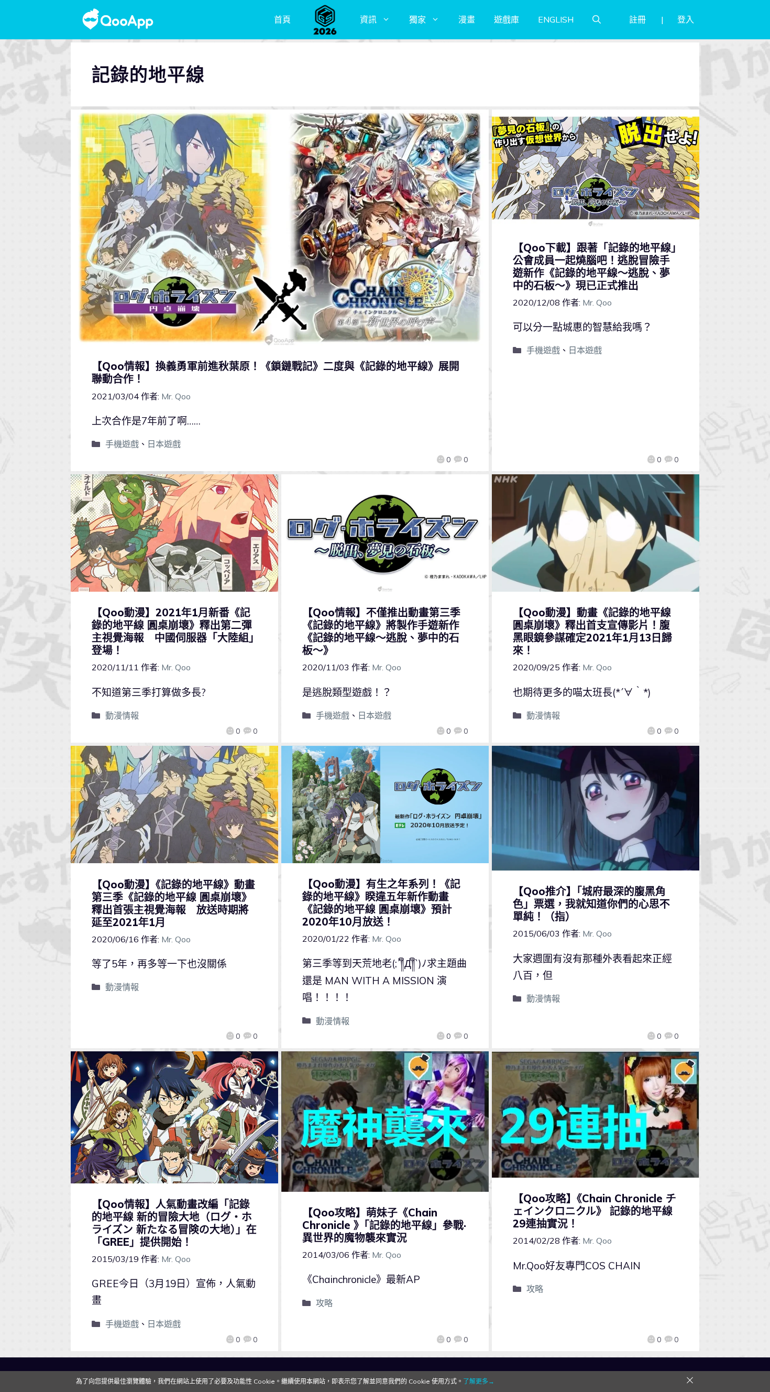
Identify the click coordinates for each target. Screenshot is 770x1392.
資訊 (368, 19)
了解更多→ (478, 1381)
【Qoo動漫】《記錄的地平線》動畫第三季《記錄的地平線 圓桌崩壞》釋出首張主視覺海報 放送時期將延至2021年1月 (173, 903)
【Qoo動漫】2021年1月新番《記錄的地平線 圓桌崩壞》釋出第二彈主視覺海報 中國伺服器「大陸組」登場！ (173, 631)
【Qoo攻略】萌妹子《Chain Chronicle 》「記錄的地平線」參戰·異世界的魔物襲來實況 (384, 1225)
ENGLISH (556, 19)
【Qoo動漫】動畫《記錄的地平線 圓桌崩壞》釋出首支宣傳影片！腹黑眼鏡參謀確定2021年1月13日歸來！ (592, 631)
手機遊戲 (122, 444)
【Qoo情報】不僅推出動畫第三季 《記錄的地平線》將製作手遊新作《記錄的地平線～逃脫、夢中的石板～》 (386, 631)
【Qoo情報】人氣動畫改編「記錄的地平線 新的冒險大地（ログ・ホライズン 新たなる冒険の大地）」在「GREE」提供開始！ (174, 1223)
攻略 (324, 1303)
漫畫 (466, 19)
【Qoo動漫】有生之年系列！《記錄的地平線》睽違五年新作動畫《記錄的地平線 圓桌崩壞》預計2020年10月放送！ (381, 902)
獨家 (417, 19)
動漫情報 (122, 715)
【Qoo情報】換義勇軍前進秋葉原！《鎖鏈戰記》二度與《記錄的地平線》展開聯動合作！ (275, 372)
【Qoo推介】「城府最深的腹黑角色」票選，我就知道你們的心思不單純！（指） (591, 904)
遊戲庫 (506, 19)
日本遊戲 (164, 444)
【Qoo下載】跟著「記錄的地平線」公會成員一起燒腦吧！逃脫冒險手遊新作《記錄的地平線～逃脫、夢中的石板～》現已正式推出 (594, 266)
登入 (685, 19)
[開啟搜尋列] (596, 19)
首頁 (282, 19)
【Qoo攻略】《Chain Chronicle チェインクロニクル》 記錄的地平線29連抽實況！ (594, 1211)
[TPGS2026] (325, 19)
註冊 (637, 19)
